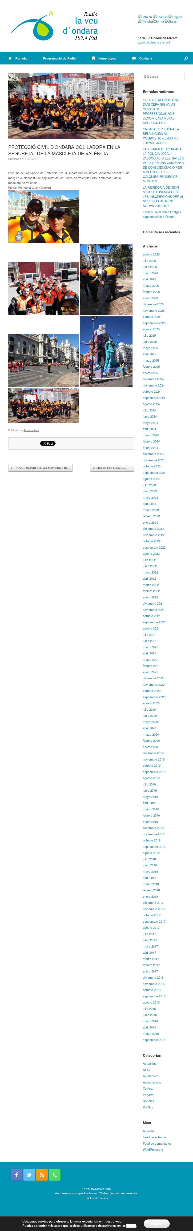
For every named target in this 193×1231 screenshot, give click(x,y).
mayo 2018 (150, 871)
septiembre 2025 (154, 323)
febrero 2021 (151, 665)
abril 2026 (149, 279)
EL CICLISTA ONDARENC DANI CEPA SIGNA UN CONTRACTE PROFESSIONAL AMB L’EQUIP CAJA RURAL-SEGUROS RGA (161, 111)
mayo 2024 (150, 422)
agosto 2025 (151, 329)
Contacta (145, 58)
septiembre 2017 (154, 921)
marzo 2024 (151, 435)
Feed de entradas (155, 1137)
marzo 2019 (151, 809)
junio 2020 (150, 715)
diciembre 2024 (153, 379)
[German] (158, 21)
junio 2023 (150, 491)
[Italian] (171, 21)
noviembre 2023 (154, 460)
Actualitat (149, 1063)
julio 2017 (149, 934)
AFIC (146, 1070)
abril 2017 (149, 952)
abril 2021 (149, 653)
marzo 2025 (151, 360)
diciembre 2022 (153, 528)
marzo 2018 (151, 884)
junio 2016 (150, 1014)
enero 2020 (150, 747)
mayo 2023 (150, 497)
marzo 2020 (151, 734)
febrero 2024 (151, 441)
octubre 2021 (152, 616)
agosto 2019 (151, 778)
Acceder (148, 1131)
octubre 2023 (152, 466)
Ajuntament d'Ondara (96, 1193)
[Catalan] (145, 17)
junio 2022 (150, 566)
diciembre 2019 (153, 753)
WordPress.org (153, 1149)
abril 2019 (149, 803)
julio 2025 (149, 335)
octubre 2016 (152, 990)
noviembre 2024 (154, 385)
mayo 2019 (150, 796)
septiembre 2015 (154, 1039)
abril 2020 (149, 728)
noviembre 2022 (154, 535)
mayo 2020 (150, 722)
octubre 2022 (152, 541)
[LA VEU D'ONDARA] (54, 26)
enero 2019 (150, 821)
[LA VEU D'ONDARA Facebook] (16, 1175)
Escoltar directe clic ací (154, 42)
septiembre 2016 (154, 996)
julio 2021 (149, 634)
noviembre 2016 (154, 983)
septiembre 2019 (154, 771)
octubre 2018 (152, 840)
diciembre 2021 (153, 603)
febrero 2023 (151, 516)
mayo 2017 (150, 946)
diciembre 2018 (153, 827)
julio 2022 (149, 560)
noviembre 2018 (154, 834)
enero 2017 (150, 971)
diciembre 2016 (153, 977)
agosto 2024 (151, 404)
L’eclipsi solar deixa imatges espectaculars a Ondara (162, 214)
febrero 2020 (151, 740)
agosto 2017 (151, 927)
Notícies (148, 1101)
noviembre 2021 (154, 609)
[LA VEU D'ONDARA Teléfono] (54, 1175)
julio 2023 (149, 485)
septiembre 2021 (154, 622)
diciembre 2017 (153, 902)
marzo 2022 (151, 584)
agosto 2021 (151, 628)
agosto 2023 (151, 478)
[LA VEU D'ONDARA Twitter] (29, 1175)
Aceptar (157, 1223)
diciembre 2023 (153, 453)
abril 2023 (149, 503)
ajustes (131, 1226)
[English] (175, 17)
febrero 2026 (151, 291)
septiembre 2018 (154, 846)
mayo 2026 (150, 273)
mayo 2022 (150, 572)
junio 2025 (150, 341)
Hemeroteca (107, 58)
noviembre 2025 (154, 310)
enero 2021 (150, 672)
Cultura (148, 1088)
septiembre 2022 (154, 547)
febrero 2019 (151, 815)
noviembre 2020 (154, 684)
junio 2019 (150, 790)
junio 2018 (150, 865)
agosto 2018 (151, 852)
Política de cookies (96, 1198)
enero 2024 (150, 447)
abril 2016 (149, 1027)
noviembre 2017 (154, 909)
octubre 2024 (152, 391)
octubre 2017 (152, 915)
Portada (21, 58)
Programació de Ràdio (59, 58)
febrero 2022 (151, 591)
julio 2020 (149, 709)
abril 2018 (149, 877)
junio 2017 (150, 940)
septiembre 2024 (154, 397)
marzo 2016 (151, 1033)
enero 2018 (150, 896)
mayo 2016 (150, 1021)
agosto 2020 (151, 703)
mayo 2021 (150, 647)
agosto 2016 (151, 1002)
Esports (148, 1094)
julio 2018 (149, 859)
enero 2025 (150, 372)
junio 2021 (150, 640)
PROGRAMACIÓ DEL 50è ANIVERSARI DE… (40, 468)
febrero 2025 (151, 366)
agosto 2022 (151, 553)
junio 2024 (150, 416)
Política (148, 1107)
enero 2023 (150, 522)
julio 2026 (149, 260)
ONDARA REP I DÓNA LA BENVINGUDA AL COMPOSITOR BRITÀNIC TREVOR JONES (161, 136)
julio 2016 (149, 1008)
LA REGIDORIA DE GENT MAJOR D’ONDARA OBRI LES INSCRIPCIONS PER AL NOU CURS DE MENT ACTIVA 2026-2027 (163, 196)
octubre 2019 (152, 765)
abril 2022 (149, 578)
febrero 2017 (151, 965)
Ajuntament (150, 1076)
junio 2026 (150, 266)
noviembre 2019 (154, 759)
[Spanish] (160, 17)
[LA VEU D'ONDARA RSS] (42, 1175)
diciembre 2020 (153, 678)
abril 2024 (149, 428)
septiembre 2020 (154, 697)
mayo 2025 (150, 348)
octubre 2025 (152, 316)
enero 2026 (150, 298)
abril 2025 (149, 354)
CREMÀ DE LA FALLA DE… (112, 468)
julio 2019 (149, 784)
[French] (144, 21)
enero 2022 (150, 597)
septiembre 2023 (154, 472)
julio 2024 (149, 410)
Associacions (31, 430)
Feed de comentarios (157, 1143)
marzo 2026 (151, 285)
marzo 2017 (151, 958)
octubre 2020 (152, 690)
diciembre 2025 (153, 304)
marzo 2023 (151, 510)
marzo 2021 (151, 659)
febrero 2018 (151, 890)
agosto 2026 (151, 254)
